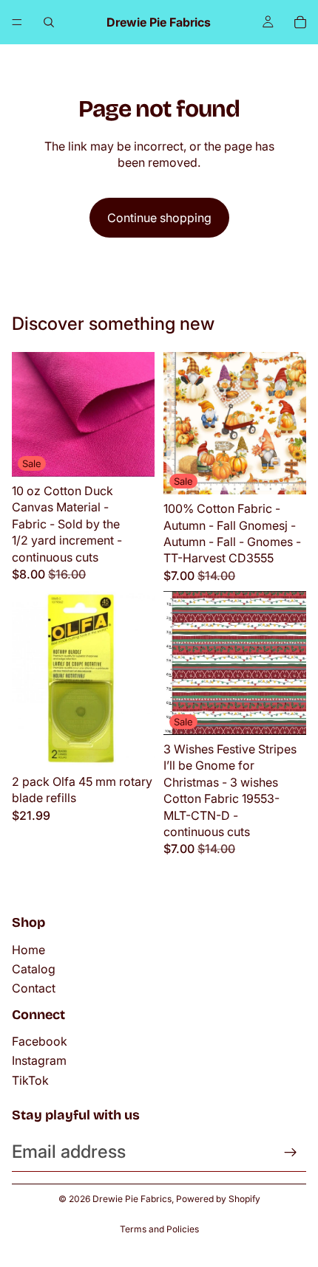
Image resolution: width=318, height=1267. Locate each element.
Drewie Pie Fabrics (132, 1198)
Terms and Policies (159, 1229)
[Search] (49, 22)
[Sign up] (290, 1152)
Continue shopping (159, 217)
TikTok (30, 1080)
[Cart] (300, 22)
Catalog (33, 969)
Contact (33, 988)
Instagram (39, 1060)
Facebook (39, 1041)
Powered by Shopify (218, 1198)
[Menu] (17, 22)
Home (28, 949)
